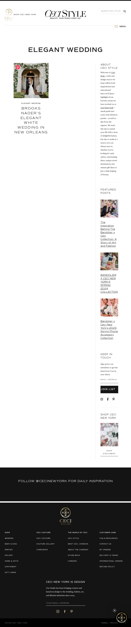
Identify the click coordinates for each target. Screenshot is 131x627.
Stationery (10, 567)
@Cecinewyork (51, 481)
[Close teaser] (114, 610)
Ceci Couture (43, 538)
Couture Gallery (45, 544)
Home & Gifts (12, 561)
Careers (72, 561)
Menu (122, 27)
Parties (9, 550)
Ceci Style (73, 538)
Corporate (42, 550)
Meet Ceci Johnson (78, 544)
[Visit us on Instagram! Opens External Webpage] (101, 399)
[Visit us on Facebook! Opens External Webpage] (107, 399)
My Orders (105, 550)
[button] (122, 617)
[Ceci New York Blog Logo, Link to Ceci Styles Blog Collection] (65, 14)
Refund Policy (107, 567)
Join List (108, 389)
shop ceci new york (25, 14)
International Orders (111, 561)
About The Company (78, 550)
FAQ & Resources (109, 538)
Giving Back (74, 555)
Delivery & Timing (109, 555)
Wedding (9, 538)
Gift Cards (10, 572)
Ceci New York (106, 108)
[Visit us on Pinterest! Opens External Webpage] (113, 399)
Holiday (9, 555)
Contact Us (105, 544)
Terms (104, 623)
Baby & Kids (11, 544)
